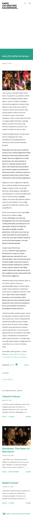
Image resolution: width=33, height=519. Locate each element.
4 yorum (11, 416)
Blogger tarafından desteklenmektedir (17, 514)
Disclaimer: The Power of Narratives (16, 450)
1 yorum (11, 503)
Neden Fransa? (10, 482)
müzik (12, 365)
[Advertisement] (16, 31)
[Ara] (25, 3)
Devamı (28, 416)
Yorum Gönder (7, 379)
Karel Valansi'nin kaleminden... (10, 5)
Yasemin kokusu (11, 396)
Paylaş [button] (26, 365)
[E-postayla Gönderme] (16, 365)
